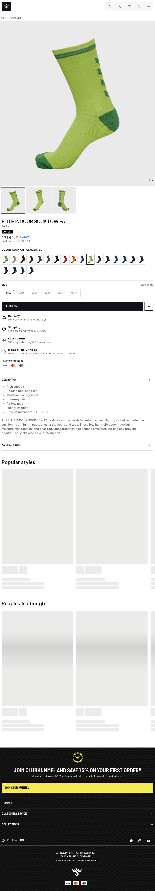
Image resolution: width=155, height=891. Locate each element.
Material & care (11, 444)
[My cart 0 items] (139, 6)
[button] (119, 6)
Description (9, 379)
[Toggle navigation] (110, 6)
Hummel (7, 803)
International (16, 840)
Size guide (147, 284)
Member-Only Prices (22, 349)
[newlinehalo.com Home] (6, 6)
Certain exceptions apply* (45, 776)
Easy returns (16, 338)
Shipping (14, 327)
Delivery (14, 315)
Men (3, 17)
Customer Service (14, 813)
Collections (10, 824)
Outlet (16, 17)
